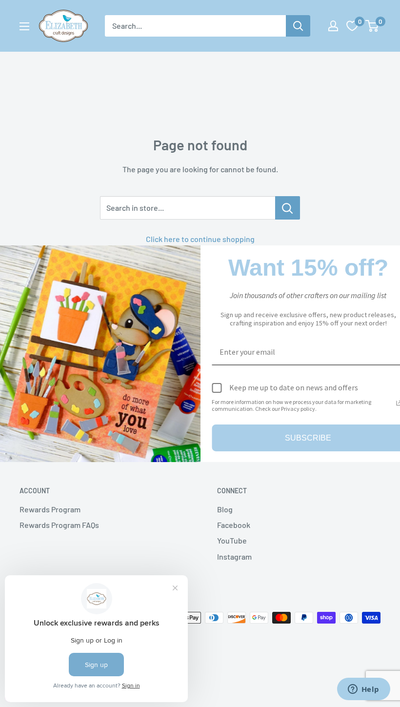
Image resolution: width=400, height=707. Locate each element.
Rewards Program (50, 509)
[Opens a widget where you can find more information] (363, 690)
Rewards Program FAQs (59, 524)
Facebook (233, 524)
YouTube (232, 540)
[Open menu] (24, 26)
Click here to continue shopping (200, 238)
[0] (372, 26)
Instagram (234, 556)
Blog (225, 509)
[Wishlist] (352, 25)
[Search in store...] (287, 208)
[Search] (298, 26)
